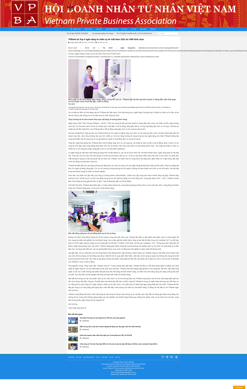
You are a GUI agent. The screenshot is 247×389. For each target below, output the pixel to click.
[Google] (171, 357)
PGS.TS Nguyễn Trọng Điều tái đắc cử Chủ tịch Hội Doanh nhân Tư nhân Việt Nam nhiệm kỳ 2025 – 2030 (134, 33)
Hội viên (99, 29)
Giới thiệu (88, 29)
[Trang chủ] (70, 7)
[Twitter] (167, 357)
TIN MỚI (71, 104)
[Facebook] (162, 357)
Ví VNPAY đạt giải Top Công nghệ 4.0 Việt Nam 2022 (83, 109)
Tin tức (124, 29)
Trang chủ (77, 29)
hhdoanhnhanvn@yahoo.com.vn (125, 372)
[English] (180, 29)
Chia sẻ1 (136, 48)
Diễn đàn (143, 29)
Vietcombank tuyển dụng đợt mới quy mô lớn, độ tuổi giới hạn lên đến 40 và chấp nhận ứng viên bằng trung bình (100, 107)
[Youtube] (176, 357)
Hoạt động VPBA (112, 29)
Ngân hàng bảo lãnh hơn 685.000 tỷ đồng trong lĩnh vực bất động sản (151, 107)
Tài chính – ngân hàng (117, 48)
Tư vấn (133, 29)
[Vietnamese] (177, 29)
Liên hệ (152, 29)
